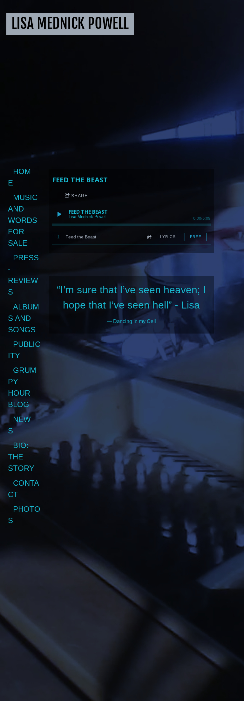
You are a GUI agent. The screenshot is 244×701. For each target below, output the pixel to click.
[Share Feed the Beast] (149, 237)
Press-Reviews (23, 274)
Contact (23, 489)
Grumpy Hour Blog (22, 387)
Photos (24, 515)
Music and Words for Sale (23, 220)
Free (195, 237)
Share (79, 195)
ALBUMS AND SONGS (23, 318)
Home (19, 177)
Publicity (24, 350)
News (19, 425)
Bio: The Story (21, 456)
